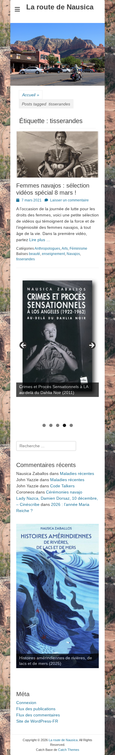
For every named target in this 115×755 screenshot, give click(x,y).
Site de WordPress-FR (37, 721)
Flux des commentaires (38, 715)
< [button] (23, 345)
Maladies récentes (77, 473)
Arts (65, 248)
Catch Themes (68, 749)
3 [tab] (57, 425)
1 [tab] (44, 425)
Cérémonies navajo (64, 492)
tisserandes (25, 259)
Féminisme (78, 248)
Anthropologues (47, 248)
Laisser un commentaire (69, 200)
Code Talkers (62, 486)
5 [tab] (71, 425)
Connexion (26, 702)
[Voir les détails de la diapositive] (57, 336)
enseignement (53, 254)
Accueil (30, 94)
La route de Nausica (59, 7)
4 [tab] (64, 425)
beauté (34, 254)
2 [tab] (50, 425)
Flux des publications (35, 708)
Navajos (73, 254)
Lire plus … (39, 239)
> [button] (91, 345)
